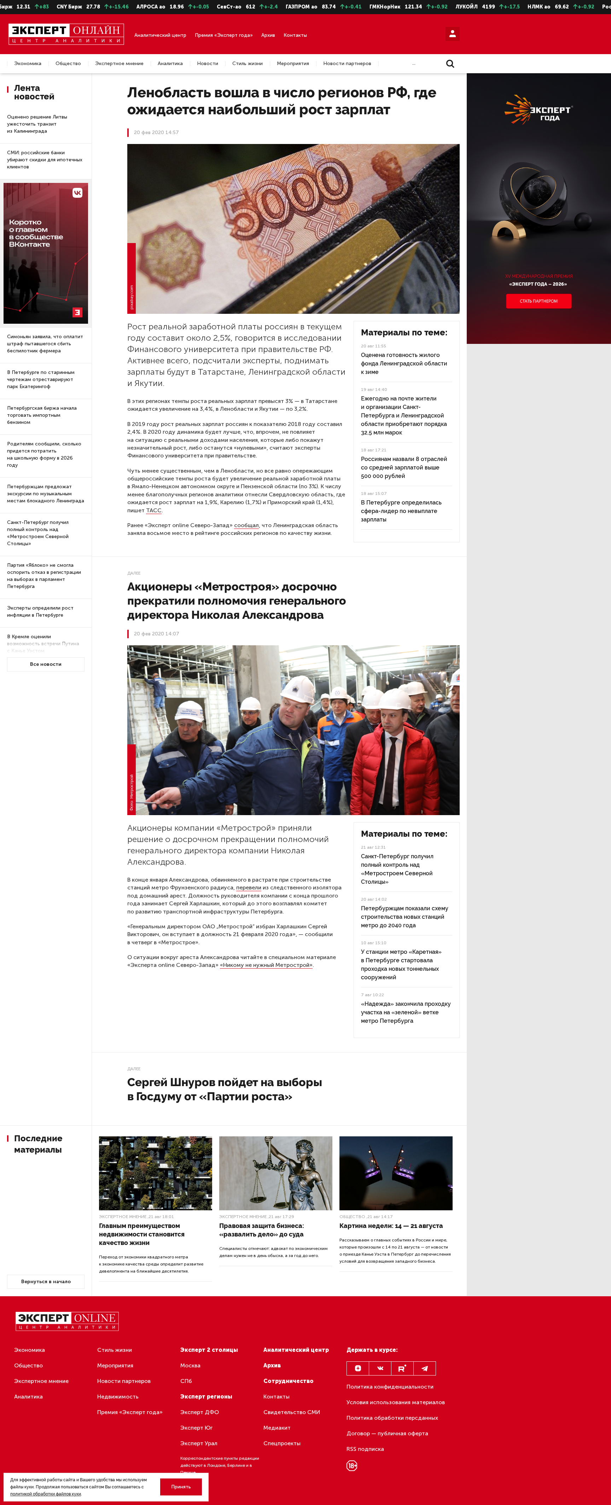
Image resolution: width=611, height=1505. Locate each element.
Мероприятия (293, 63)
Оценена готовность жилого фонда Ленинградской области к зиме (404, 363)
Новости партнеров (347, 63)
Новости (207, 63)
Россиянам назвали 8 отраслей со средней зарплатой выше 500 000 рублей (404, 467)
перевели (248, 887)
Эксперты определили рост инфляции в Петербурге (40, 611)
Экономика (27, 63)
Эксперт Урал (198, 1443)
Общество (68, 63)
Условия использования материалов (396, 1402)
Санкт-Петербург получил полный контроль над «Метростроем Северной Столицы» (38, 533)
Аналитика (170, 63)
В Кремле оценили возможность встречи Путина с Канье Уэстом (43, 644)
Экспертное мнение (119, 63)
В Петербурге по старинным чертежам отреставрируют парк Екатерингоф (41, 379)
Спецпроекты (282, 1443)
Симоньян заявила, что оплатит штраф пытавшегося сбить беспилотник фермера (45, 344)
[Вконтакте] (380, 1368)
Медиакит (277, 1427)
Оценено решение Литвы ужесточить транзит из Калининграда (37, 124)
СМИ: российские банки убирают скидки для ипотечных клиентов (44, 160)
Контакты (295, 35)
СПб (186, 1381)
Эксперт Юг (196, 1427)
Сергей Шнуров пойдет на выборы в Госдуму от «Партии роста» (224, 1089)
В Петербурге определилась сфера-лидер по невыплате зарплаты (401, 511)
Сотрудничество (288, 1381)
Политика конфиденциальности (390, 1386)
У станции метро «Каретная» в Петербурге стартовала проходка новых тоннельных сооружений (401, 964)
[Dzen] (358, 1368)
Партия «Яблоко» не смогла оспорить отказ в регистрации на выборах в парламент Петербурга (44, 575)
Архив (268, 35)
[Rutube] (402, 1368)
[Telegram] (424, 1368)
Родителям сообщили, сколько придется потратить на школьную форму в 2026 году (44, 454)
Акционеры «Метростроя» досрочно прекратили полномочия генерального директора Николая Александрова (236, 600)
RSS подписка (365, 1449)
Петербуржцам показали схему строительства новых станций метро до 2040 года (404, 917)
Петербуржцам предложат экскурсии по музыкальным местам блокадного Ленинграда (45, 494)
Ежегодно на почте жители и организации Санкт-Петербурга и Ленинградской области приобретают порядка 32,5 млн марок (404, 415)
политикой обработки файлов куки (45, 1494)
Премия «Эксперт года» (224, 35)
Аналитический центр (160, 35)
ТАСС (154, 510)
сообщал (246, 525)
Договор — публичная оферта (387, 1433)
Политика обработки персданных (392, 1417)
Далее (133, 573)
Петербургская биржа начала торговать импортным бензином (42, 415)
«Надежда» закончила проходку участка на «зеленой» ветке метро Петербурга (406, 1012)
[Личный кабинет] (453, 34)
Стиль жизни (247, 63)
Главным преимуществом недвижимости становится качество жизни (142, 1234)
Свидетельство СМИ (291, 1412)
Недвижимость (118, 1396)
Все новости (46, 664)
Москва (190, 1365)
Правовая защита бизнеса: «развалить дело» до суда (261, 1230)
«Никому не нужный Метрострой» (266, 965)
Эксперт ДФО (199, 1412)
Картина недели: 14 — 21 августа (391, 1225)
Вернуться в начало (46, 1282)
